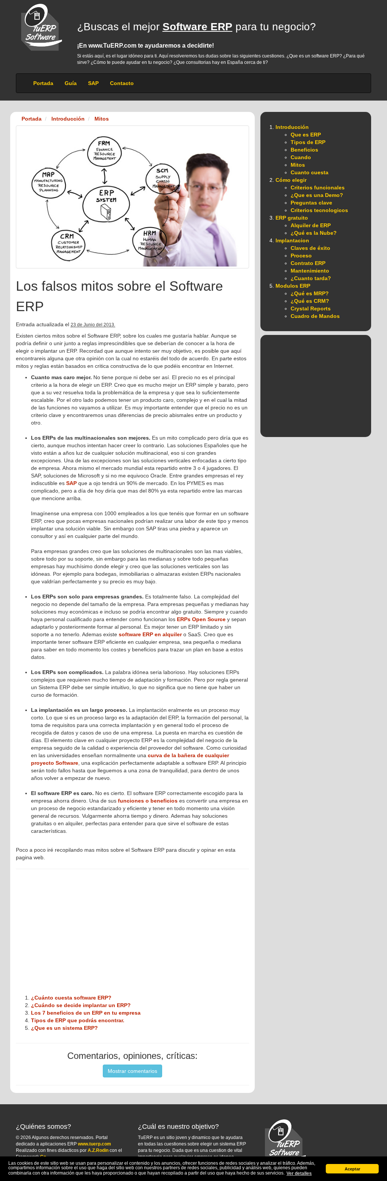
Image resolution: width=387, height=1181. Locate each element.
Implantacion (292, 240)
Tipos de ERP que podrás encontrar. (77, 1020)
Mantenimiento (310, 271)
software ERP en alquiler (150, 634)
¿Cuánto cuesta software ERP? (71, 998)
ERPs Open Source (201, 619)
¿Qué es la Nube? (314, 233)
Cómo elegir (291, 180)
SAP (71, 483)
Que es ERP (306, 135)
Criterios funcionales (318, 187)
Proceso (301, 256)
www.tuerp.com (94, 1144)
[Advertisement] (132, 935)
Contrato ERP (308, 263)
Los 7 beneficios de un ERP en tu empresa (86, 1013)
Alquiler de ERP (311, 225)
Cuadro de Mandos (315, 316)
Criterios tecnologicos (319, 210)
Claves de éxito (310, 248)
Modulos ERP (293, 286)
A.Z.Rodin (98, 1150)
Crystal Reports (311, 308)
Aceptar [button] (352, 1169)
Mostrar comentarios (132, 1071)
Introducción (292, 127)
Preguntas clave (311, 203)
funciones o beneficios (148, 801)
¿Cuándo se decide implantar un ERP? (81, 1005)
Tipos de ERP (308, 142)
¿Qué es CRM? (310, 301)
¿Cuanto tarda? (311, 278)
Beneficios (304, 150)
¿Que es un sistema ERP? (64, 1028)
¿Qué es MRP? (310, 293)
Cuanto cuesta (309, 172)
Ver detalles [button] (299, 1173)
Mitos (298, 165)
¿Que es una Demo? (317, 195)
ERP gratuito (292, 218)
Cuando (301, 157)
